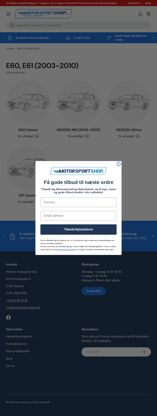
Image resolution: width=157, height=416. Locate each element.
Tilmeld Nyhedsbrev (78, 229)
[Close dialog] (119, 164)
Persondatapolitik (66, 249)
